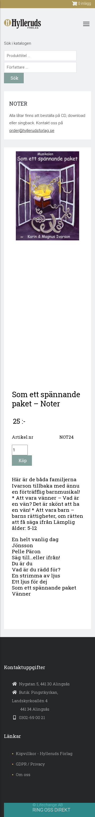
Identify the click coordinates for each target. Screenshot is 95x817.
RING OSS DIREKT (51, 810)
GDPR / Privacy (30, 764)
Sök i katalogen (17, 43)
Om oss (23, 774)
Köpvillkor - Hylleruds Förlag (44, 753)
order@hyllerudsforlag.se (31, 130)
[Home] (22, 24)
